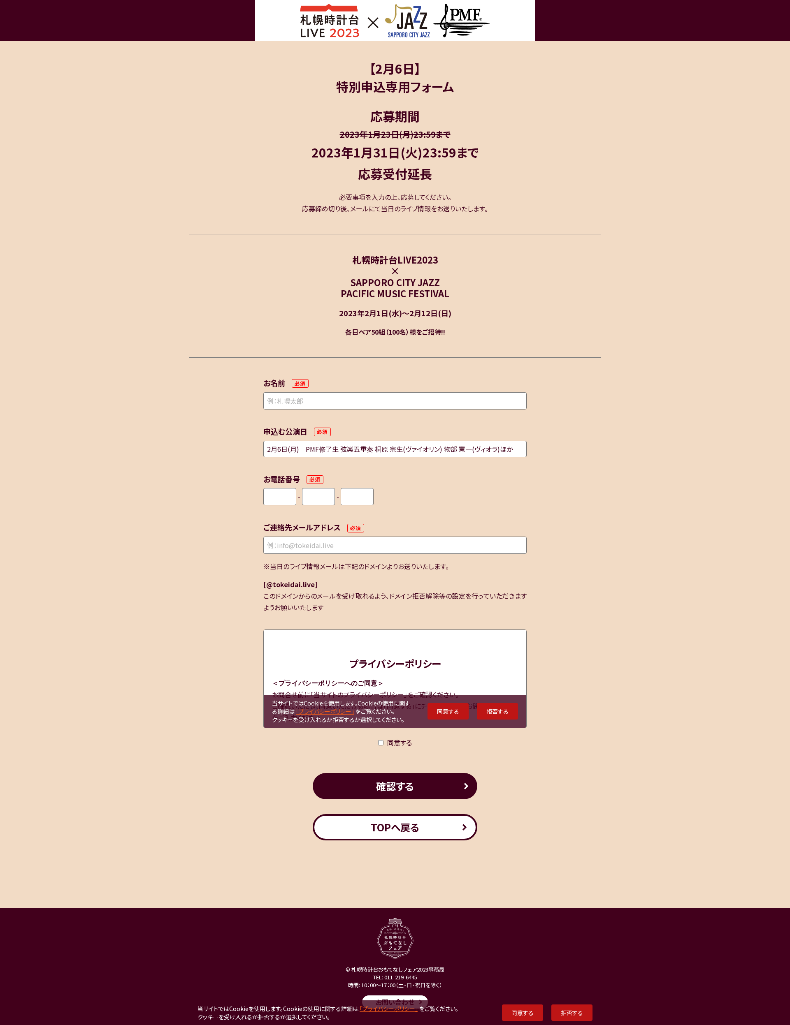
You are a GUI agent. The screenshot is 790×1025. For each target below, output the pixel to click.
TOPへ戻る (395, 827)
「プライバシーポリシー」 (389, 1008)
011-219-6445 (400, 977)
